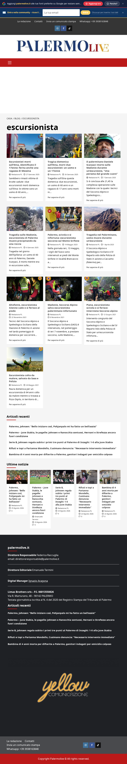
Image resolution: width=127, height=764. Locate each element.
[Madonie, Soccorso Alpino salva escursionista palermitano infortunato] (63, 289)
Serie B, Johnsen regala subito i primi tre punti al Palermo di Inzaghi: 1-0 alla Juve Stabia (61, 442)
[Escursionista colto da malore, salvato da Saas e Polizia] (25, 359)
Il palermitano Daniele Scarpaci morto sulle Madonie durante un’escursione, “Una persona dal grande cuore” (102, 167)
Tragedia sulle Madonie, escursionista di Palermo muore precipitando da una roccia (23, 239)
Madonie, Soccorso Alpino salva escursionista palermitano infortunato (62, 307)
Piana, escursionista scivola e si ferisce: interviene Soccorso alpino (102, 307)
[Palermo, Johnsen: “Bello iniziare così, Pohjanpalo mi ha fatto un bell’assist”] (17, 477)
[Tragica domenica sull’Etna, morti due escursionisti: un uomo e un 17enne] (63, 146)
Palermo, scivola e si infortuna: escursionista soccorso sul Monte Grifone (63, 237)
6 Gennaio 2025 (32, 247)
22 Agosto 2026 (87, 514)
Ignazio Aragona (38, 581)
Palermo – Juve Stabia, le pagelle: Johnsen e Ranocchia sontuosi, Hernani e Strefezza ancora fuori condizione (62, 434)
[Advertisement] (63, 90)
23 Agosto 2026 (17, 508)
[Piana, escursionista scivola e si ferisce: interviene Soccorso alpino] (102, 289)
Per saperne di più (17, 197)
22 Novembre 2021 (18, 317)
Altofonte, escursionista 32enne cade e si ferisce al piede (24, 307)
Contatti (38, 21)
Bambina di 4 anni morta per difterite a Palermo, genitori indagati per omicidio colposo (60, 454)
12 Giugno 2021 (109, 314)
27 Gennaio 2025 (32, 174)
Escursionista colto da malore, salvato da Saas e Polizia (23, 378)
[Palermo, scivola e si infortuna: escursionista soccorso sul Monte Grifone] (63, 219)
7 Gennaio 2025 (109, 177)
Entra (85, 12)
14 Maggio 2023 (71, 244)
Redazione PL (16, 174)
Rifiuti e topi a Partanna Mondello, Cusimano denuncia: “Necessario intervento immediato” (62, 448)
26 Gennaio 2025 (71, 174)
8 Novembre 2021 (57, 317)
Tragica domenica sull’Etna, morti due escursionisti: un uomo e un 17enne (62, 166)
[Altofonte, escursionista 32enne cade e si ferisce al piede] (25, 289)
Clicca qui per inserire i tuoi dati (105, 12)
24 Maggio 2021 (32, 385)
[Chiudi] (123, 3)
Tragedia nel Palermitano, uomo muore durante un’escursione (101, 237)
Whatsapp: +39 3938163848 (94, 21)
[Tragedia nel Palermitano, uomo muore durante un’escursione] (102, 219)
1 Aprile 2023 (108, 244)
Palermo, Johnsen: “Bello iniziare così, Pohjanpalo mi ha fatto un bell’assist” (53, 426)
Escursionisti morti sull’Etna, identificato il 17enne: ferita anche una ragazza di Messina (23, 166)
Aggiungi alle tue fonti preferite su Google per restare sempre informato (50, 3)
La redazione (24, 21)
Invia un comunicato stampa (61, 21)
